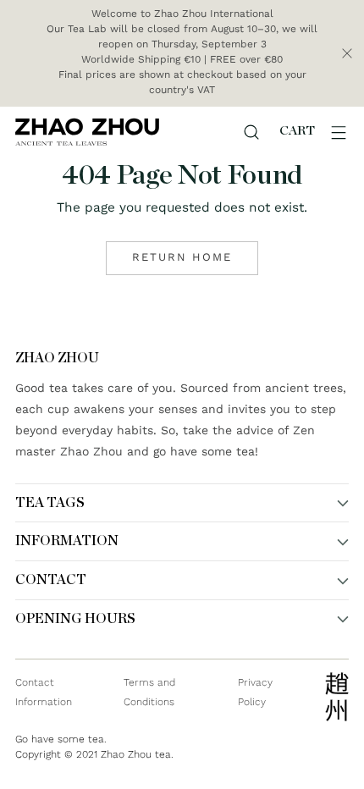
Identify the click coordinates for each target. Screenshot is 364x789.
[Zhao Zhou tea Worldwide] (87, 132)
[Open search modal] (251, 132)
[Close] (347, 53)
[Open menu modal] (338, 132)
